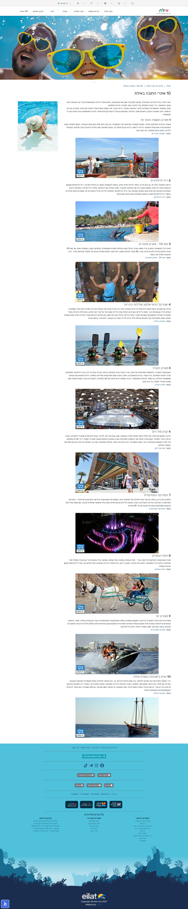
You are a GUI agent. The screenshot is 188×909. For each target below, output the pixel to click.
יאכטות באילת (159, 693)
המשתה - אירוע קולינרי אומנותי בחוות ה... (45, 828)
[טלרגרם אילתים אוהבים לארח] (90, 766)
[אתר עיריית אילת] (100, 804)
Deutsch (105, 794)
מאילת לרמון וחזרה (85, 775)
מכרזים (108, 785)
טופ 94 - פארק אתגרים (155, 257)
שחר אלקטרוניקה (94, 823)
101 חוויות (24, 11)
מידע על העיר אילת (154, 86)
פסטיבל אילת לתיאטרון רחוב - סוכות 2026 (45, 826)
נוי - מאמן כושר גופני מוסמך (143, 836)
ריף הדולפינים (159, 197)
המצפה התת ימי (158, 133)
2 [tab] (92, 82)
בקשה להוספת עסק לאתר (92, 756)
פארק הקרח (160, 384)
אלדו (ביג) (94, 831)
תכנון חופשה (38, 11)
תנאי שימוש (85, 747)
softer (99, 904)
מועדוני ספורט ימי (158, 630)
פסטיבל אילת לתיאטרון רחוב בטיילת (45, 821)
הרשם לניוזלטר (93, 785)
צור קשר (75, 747)
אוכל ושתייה (79, 11)
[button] (5, 904)
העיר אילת (108, 11)
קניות (65, 11)
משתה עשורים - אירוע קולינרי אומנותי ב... (45, 831)
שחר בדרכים (94, 826)
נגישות (78, 785)
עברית (114, 794)
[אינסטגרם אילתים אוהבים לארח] (95, 766)
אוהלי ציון (94, 828)
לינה (52, 11)
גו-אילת (142, 823)
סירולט (142, 831)
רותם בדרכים (142, 833)
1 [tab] (96, 82)
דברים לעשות (93, 11)
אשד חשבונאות (94, 821)
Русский (85, 794)
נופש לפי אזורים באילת (142, 821)
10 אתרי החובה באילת (133, 86)
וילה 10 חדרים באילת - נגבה (142, 826)
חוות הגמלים (160, 569)
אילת (169, 86)
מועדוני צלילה (159, 321)
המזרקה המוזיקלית (157, 508)
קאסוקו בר (142, 841)
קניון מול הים (160, 448)
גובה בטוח (142, 838)
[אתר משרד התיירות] (86, 804)
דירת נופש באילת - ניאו (142, 828)
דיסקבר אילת (103, 775)
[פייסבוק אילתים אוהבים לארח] (101, 766)
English (75, 794)
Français (95, 794)
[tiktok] (85, 766)
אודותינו (95, 747)
